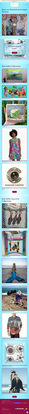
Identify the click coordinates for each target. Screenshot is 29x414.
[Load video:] (14, 24)
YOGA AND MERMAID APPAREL (8, 311)
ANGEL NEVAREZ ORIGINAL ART (8, 83)
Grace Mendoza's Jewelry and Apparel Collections (11, 161)
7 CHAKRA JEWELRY (6, 256)
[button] (1, 4)
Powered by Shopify (9, 412)
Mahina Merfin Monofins (7, 393)
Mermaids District (5, 412)
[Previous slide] (12, 60)
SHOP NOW (14, 51)
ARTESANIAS (4, 126)
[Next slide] (15, 60)
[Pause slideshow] (17, 60)
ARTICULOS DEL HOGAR (7, 366)
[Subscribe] (13, 403)
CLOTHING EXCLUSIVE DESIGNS (8, 338)
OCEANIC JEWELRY (6, 229)
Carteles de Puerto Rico (6, 98)
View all (14, 396)
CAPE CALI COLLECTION (7, 284)
